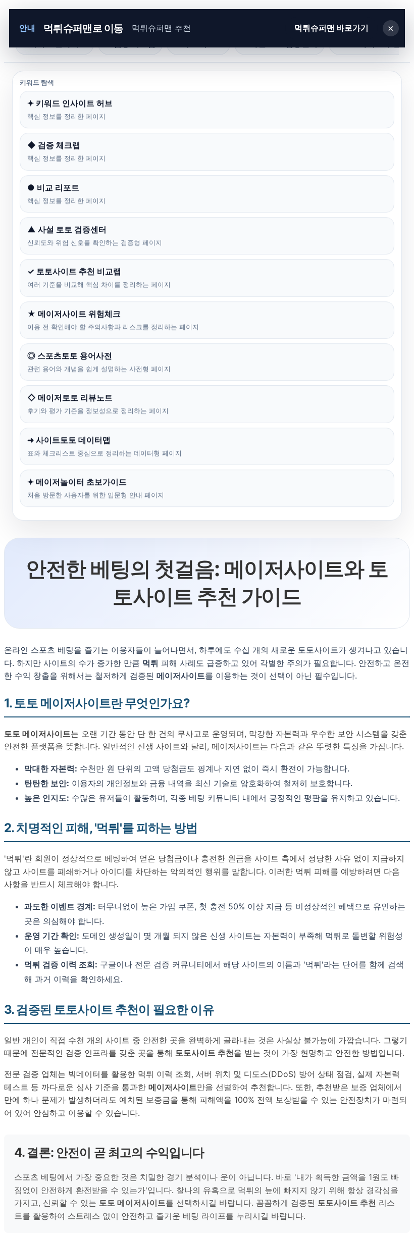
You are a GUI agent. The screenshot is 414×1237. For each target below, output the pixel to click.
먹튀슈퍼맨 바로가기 (331, 28)
